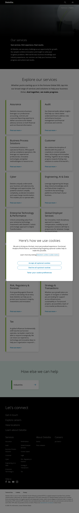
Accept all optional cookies (39, 263)
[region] (39, 256)
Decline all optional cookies (39, 268)
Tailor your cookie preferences (39, 273)
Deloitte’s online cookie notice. (48, 255)
